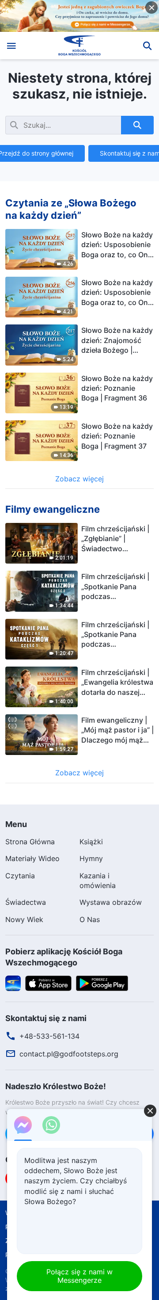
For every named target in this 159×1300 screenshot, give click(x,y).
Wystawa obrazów (111, 902)
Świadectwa (25, 902)
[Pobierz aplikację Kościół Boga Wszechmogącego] (13, 982)
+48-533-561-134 (49, 1036)
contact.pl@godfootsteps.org (68, 1053)
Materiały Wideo (32, 858)
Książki (91, 841)
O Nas (90, 919)
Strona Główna (30, 841)
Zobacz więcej (79, 478)
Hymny (91, 858)
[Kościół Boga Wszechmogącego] (80, 45)
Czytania (20, 875)
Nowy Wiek (24, 919)
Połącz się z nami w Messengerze (79, 1276)
